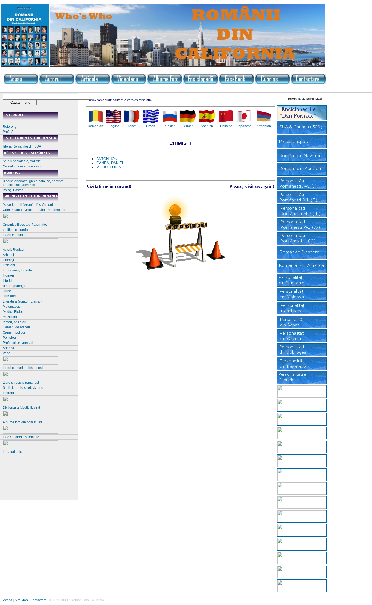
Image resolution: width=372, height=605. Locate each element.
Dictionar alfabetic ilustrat (21, 408)
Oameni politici (14, 332)
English (114, 126)
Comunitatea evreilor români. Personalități (34, 210)
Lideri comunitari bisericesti (23, 368)
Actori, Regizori (14, 250)
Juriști (7, 291)
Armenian (264, 126)
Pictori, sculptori (14, 322)
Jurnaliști (9, 296)
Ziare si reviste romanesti (21, 382)
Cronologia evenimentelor (22, 166)
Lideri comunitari (15, 235)
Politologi (10, 338)
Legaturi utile (12, 452)
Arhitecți (9, 255)
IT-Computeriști (14, 286)
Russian (169, 126)
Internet (8, 393)
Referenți (9, 127)
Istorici (7, 281)
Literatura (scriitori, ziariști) (22, 301)
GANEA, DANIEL (110, 163)
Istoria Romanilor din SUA (22, 146)
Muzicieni (10, 317)
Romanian (95, 126)
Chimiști (9, 260)
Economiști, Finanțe (17, 270)
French (131, 126)
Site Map (21, 600)
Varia (6, 353)
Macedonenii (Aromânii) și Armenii (28, 205)
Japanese (244, 126)
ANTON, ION (106, 159)
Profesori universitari (18, 343)
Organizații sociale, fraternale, (25, 225)
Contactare (38, 600)
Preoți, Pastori (13, 190)
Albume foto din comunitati (22, 422)
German (188, 126)
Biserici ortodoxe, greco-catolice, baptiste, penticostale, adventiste (33, 183)
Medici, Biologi (14, 312)
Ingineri (8, 275)
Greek (150, 126)
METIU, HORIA (108, 167)
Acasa (7, 600)
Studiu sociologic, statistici (22, 161)
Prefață (8, 132)
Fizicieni (9, 265)
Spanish (207, 126)
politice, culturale (15, 230)
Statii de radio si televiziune (23, 388)
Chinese (226, 126)
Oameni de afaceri (16, 327)
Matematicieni (13, 306)
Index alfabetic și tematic (21, 437)
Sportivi (8, 348)
